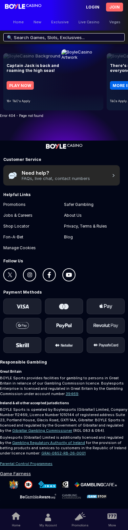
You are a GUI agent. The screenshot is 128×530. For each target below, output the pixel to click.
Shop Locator (16, 226)
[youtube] (68, 274)
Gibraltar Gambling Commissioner (42, 430)
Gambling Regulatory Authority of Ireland (48, 442)
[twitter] (9, 274)
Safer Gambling (79, 204)
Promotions (80, 525)
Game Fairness (15, 473)
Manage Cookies (19, 247)
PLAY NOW (20, 85)
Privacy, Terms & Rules (85, 226)
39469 (72, 393)
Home (16, 525)
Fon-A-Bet (13, 236)
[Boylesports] (23, 7)
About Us (73, 215)
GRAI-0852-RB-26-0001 (63, 453)
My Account (48, 525)
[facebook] (49, 274)
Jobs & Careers (17, 215)
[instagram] (29, 274)
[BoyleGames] (64, 149)
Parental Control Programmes (26, 463)
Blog (68, 236)
